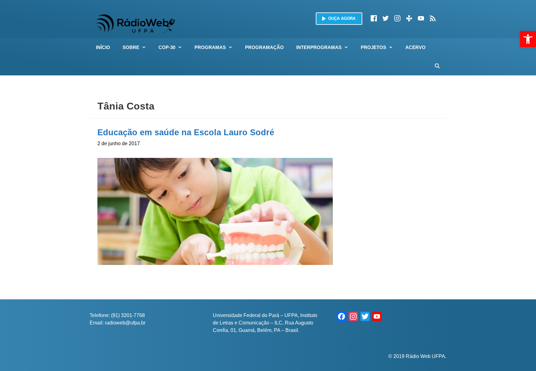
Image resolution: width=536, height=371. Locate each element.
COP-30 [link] (167, 47)
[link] (528, 39)
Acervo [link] (415, 47)
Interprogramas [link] (319, 47)
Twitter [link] (385, 18)
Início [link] (103, 47)
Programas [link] (210, 47)
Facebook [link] (374, 18)
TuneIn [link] (409, 18)
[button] (145, 47)
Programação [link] (264, 47)
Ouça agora (341, 18)
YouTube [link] (421, 18)
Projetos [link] (373, 47)
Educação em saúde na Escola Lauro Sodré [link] (185, 132)
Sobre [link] (131, 47)
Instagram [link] (397, 18)
